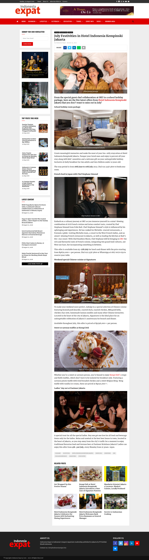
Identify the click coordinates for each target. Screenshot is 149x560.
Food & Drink (63, 32)
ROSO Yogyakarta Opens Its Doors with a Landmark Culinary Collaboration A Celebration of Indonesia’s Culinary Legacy (34, 207)
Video (99, 21)
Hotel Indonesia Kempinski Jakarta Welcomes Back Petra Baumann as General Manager (90, 515)
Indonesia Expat (61, 43)
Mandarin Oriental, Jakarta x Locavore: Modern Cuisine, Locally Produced (115, 486)
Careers (65, 1)
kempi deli (99, 453)
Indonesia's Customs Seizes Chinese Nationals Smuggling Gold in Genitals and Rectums (29, 171)
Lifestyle (43, 21)
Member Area (110, 21)
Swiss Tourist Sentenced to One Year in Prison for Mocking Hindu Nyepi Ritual (29, 155)
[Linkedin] (131, 543)
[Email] (115, 548)
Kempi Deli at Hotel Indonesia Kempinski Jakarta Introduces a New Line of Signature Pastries (90, 487)
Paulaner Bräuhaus (61, 456)
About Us (45, 1)
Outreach (55, 21)
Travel (78, 21)
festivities (66, 453)
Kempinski (108, 453)
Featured (57, 32)
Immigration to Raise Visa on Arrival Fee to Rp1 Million (29, 140)
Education (68, 21)
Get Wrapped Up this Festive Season (62, 485)
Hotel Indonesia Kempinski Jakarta (82, 453)
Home (39, 1)
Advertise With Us (55, 1)
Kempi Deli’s (115, 375)
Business (31, 21)
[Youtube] (137, 543)
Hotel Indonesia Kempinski (112, 100)
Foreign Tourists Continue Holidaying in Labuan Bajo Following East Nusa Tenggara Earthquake (29, 128)
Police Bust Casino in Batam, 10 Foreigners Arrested (33, 244)
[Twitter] (120, 543)
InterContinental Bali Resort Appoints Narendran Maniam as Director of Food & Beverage (33, 233)
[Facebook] (115, 543)
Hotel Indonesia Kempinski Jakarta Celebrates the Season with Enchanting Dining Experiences (65, 515)
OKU (122, 239)
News (24, 21)
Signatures (72, 456)
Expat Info (90, 21)
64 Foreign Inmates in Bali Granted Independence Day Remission (28, 184)
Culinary (58, 453)
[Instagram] (126, 543)
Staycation (82, 456)
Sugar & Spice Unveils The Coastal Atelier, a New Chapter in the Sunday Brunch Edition (35, 220)
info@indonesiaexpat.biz (57, 548)
